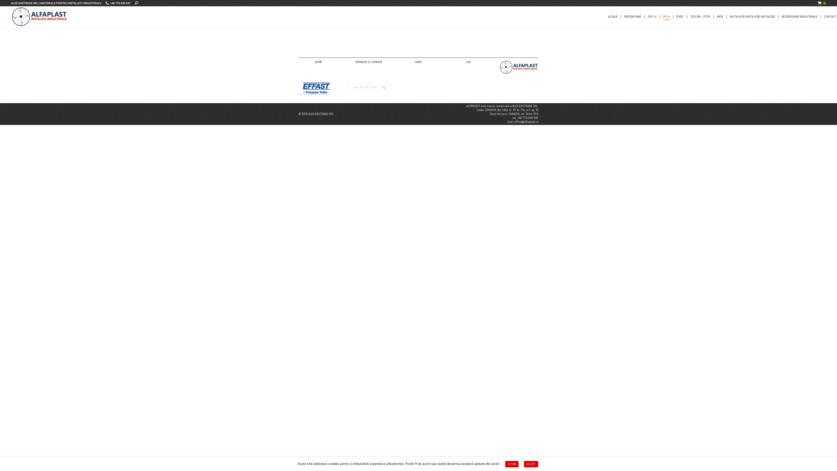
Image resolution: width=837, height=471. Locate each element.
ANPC (418, 62)
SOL (468, 62)
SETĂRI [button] (512, 464)
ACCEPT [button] (531, 464)
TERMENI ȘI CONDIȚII (368, 62)
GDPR (318, 62)
